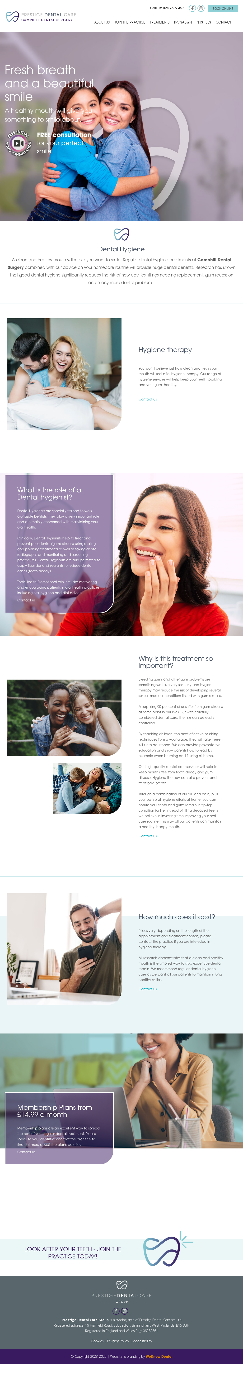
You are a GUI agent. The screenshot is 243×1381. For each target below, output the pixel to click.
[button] (102, 22)
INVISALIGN (183, 22)
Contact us (148, 399)
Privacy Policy (118, 1341)
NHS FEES (203, 22)
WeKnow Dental (159, 1357)
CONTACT (223, 22)
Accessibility (142, 1341)
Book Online (223, 8)
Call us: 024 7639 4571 (168, 8)
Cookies (97, 1341)
